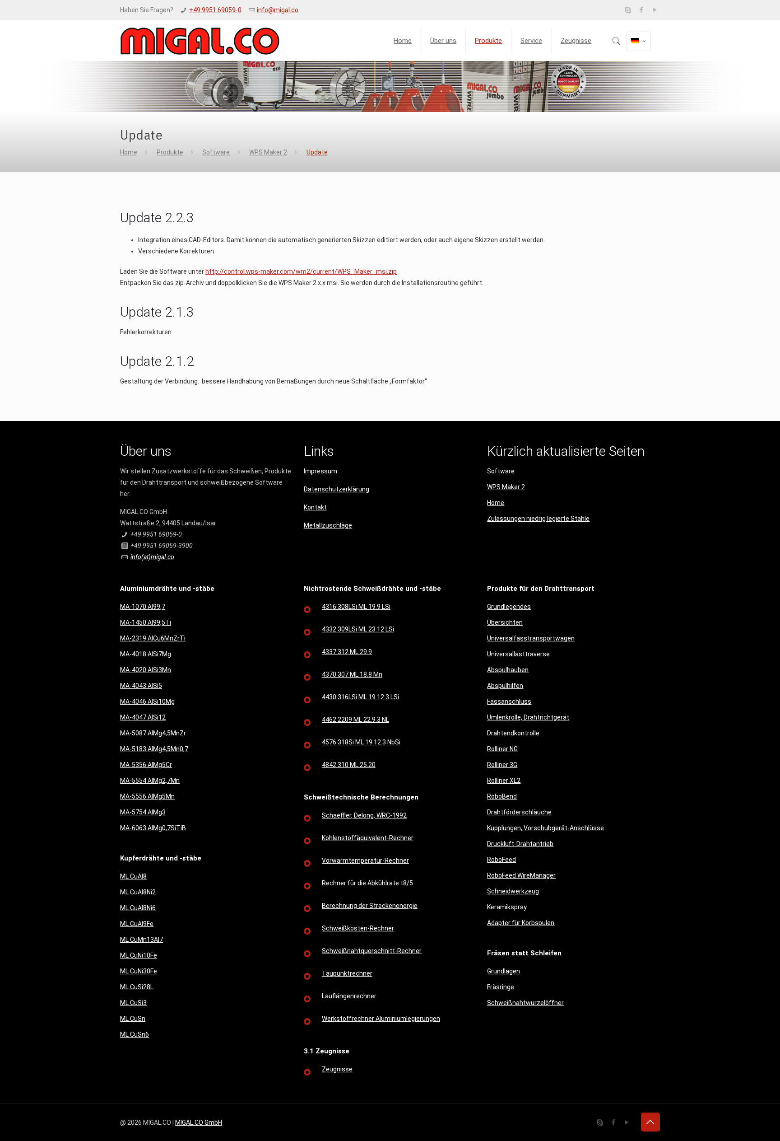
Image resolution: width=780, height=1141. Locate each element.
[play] (655, 10)
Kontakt (315, 507)
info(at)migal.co (152, 557)
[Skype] (628, 10)
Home (128, 152)
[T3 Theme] (199, 40)
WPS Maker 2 (268, 152)
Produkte (170, 152)
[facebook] (641, 10)
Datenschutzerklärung (336, 489)
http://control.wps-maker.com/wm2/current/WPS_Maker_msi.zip (301, 271)
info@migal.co (277, 10)
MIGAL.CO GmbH (198, 1122)
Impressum (320, 471)
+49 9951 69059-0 (215, 10)
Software (216, 152)
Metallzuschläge (328, 525)
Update (317, 152)
